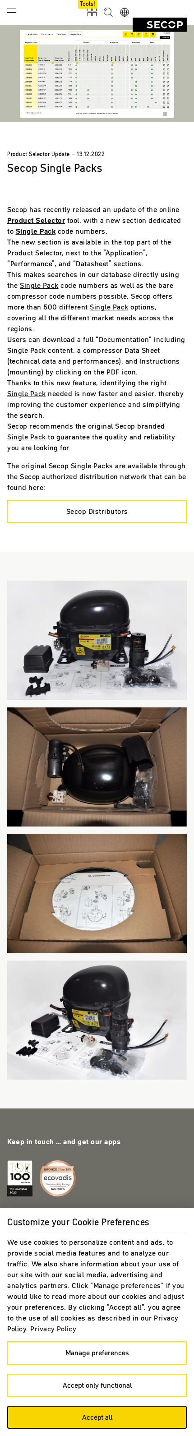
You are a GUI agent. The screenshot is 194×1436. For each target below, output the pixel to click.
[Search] (108, 12)
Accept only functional (97, 1385)
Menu (11, 11)
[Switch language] (124, 12)
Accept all (97, 1417)
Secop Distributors (97, 511)
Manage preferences (97, 1353)
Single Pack (36, 231)
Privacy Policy (53, 1329)
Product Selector (36, 220)
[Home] (160, 25)
